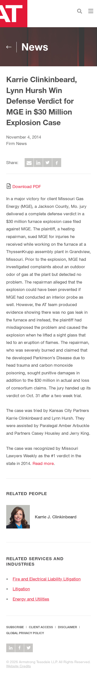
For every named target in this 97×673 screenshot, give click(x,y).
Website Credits (18, 666)
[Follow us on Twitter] (28, 648)
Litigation (21, 588)
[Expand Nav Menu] (91, 10)
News (34, 47)
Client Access (41, 627)
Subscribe (15, 627)
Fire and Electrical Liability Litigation (47, 578)
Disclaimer (67, 627)
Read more (43, 463)
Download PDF (26, 186)
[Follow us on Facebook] (19, 648)
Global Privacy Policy (25, 633)
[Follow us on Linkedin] (10, 648)
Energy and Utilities (31, 598)
